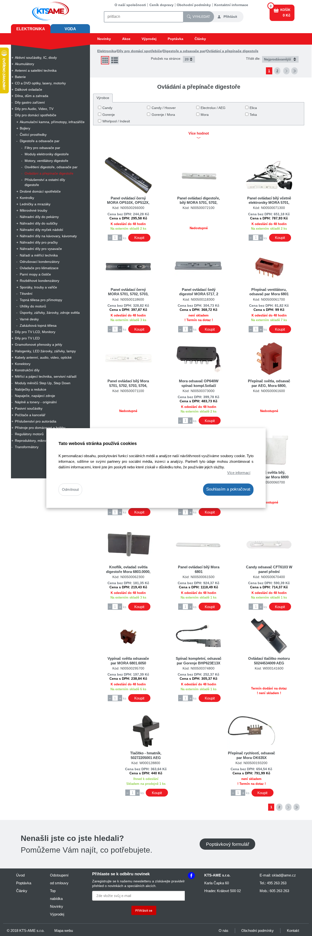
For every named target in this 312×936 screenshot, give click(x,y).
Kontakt (293, 930)
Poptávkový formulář (227, 844)
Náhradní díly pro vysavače (41, 249)
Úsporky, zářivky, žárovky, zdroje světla (50, 313)
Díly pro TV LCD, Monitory (35, 332)
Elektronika (30, 29)
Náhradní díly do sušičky (39, 223)
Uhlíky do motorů (33, 306)
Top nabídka (56, 895)
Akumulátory (24, 64)
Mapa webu (63, 930)
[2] (286, 70)
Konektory (22, 364)
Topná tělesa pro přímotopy (41, 300)
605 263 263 (279, 891)
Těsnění (26, 294)
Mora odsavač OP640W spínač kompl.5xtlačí (198, 383)
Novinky (104, 39)
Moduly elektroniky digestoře (47, 154)
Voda (70, 29)
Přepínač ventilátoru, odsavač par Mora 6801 (269, 291)
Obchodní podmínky (194, 5)
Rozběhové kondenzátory (39, 281)
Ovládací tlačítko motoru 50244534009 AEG (269, 660)
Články (200, 39)
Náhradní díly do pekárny (39, 217)
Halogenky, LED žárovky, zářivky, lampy (45, 351)
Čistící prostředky (33, 135)
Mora (205, 115)
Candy (107, 108)
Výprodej (149, 39)
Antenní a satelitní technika (36, 70)
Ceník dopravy (161, 5)
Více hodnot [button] (198, 133)
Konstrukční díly (27, 370)
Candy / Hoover (164, 108)
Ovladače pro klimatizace (39, 268)
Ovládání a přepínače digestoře (49, 173)
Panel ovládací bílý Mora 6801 (198, 569)
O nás (223, 930)
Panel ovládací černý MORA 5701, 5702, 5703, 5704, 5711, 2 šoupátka (128, 294)
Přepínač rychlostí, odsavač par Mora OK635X (251, 755)
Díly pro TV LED (27, 338)
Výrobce (103, 98)
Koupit (139, 238)
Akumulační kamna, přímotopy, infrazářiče (52, 122)
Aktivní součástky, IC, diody (36, 57)
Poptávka (175, 39)
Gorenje (108, 115)
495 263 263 (276, 883)
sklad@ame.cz (284, 875)
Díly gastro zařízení (30, 102)
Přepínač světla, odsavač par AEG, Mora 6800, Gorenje (269, 385)
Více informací (238, 473)
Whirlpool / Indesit (116, 121)
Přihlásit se (143, 910)
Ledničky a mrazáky (35, 204)
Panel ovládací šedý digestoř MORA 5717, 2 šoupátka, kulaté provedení (199, 294)
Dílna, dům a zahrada (31, 96)
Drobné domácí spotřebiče (40, 191)
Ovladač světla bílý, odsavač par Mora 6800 (269, 474)
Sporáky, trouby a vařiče (38, 287)
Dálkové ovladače (28, 89)
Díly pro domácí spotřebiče (35, 115)
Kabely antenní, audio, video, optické (43, 357)
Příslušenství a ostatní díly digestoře (45, 182)
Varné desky (29, 319)
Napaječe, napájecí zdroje (35, 396)
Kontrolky (27, 198)
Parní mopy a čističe (35, 274)
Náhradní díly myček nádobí (41, 230)
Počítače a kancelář (30, 415)
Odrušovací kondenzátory (39, 262)
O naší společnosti (130, 5)
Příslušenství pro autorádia (35, 421)
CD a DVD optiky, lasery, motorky (40, 83)
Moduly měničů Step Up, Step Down (42, 383)
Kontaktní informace (231, 5)
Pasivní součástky (28, 408)
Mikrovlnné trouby (33, 210)
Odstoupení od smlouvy (59, 879)
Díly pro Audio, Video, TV (34, 109)
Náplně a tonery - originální (36, 402)
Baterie (20, 77)
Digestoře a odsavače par (39, 141)
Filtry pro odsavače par (42, 148)
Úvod (20, 875)
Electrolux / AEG (213, 108)
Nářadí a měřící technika (39, 255)
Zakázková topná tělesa (38, 325)
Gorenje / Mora (163, 115)
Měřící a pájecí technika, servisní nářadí (46, 376)
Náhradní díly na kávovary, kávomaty (48, 236)
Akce (126, 39)
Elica (253, 108)
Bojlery (25, 128)
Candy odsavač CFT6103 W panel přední (269, 569)
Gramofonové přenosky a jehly (38, 344)
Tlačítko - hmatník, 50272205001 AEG (145, 755)
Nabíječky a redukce (30, 389)
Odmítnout (70, 490)
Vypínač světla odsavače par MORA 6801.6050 (128, 660)
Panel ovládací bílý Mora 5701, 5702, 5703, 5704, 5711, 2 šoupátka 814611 (128, 385)
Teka (253, 115)
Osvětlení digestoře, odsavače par (51, 167)
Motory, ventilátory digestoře (46, 161)
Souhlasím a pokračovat (228, 489)
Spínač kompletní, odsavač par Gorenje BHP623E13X (198, 660)
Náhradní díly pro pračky (39, 242)
